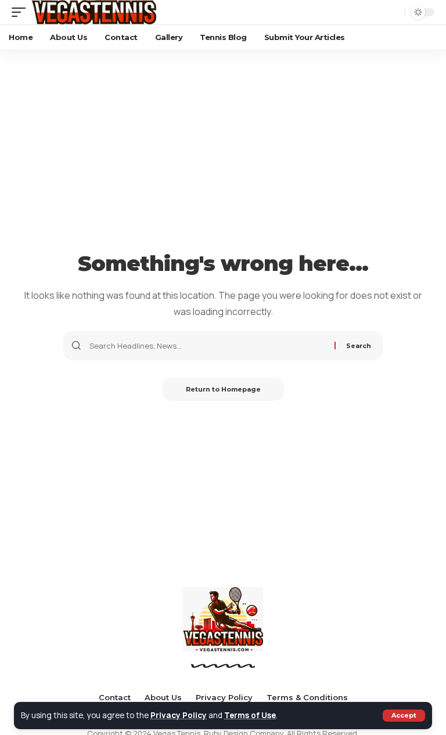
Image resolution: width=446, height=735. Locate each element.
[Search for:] (207, 345)
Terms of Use (250, 715)
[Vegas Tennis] (93, 12)
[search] (393, 12)
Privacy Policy (178, 715)
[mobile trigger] (21, 12)
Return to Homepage (223, 389)
